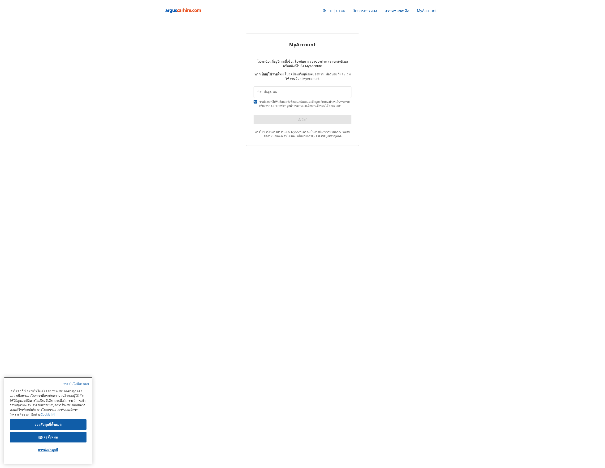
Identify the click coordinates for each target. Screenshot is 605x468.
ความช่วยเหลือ (397, 10)
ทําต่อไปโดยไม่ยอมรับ (76, 384)
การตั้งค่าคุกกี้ (48, 450)
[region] (48, 420)
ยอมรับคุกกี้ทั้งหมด (48, 424)
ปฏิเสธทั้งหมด (48, 437)
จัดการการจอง (365, 10)
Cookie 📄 (48, 414)
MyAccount (427, 10)
